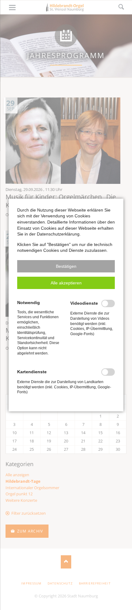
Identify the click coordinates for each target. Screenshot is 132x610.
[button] (66, 266)
